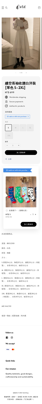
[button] (2, 7)
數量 (6, 142)
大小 (6, 122)
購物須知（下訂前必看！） (25, 399)
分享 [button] (9, 159)
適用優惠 (8, 112)
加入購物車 (21, 152)
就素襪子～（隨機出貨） (18, 210)
